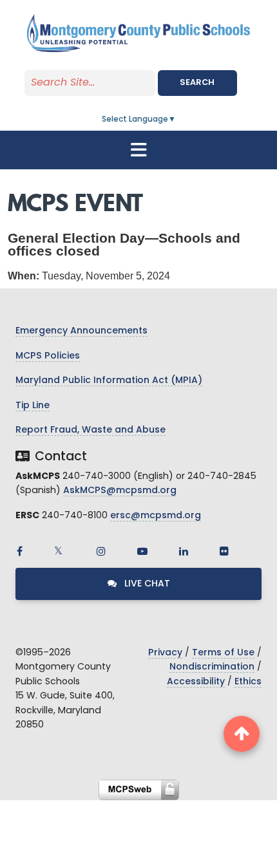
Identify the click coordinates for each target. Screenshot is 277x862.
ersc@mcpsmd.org (155, 516)
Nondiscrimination (211, 667)
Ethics (248, 682)
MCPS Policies (47, 356)
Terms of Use (223, 653)
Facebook (19, 551)
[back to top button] (242, 734)
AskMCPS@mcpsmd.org (120, 491)
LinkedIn (183, 551)
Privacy (165, 653)
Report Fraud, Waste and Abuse (90, 430)
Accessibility (196, 682)
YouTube (142, 551)
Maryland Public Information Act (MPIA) (108, 381)
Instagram (101, 551)
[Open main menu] (138, 150)
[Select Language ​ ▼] (176, 120)
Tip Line (32, 406)
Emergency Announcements (81, 331)
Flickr (224, 551)
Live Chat (146, 584)
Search (197, 83)
